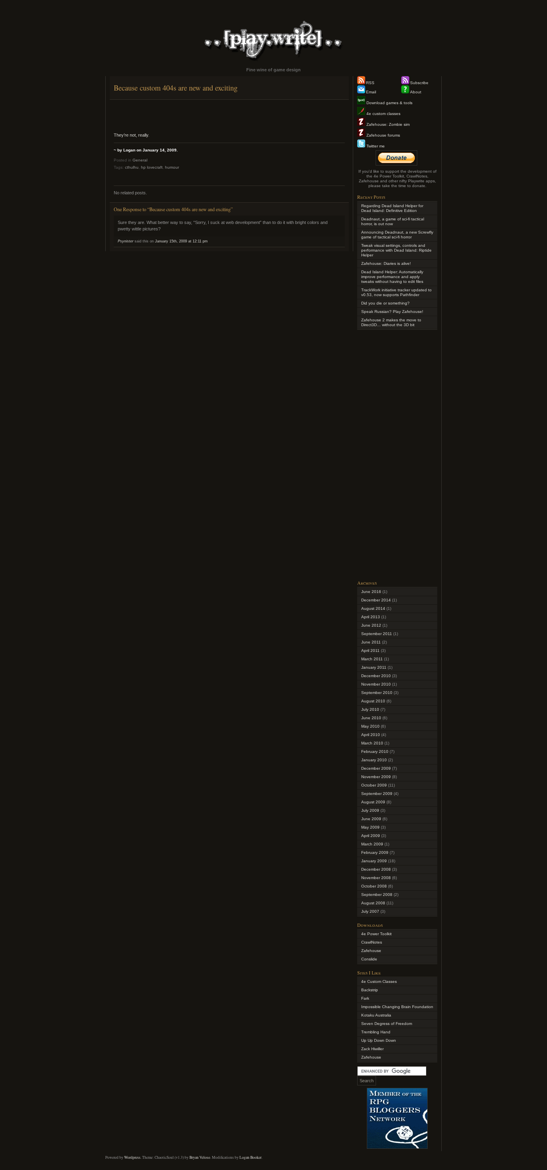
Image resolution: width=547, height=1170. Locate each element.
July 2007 (370, 911)
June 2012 (371, 625)
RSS (370, 83)
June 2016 (371, 591)
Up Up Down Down (378, 1040)
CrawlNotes (371, 942)
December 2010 (376, 676)
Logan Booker (250, 1157)
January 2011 (373, 667)
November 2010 (376, 684)
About (415, 92)
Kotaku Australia (376, 1015)
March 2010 (372, 743)
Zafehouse (371, 950)
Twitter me (375, 146)
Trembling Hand (375, 1032)
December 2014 (376, 600)
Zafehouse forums (382, 135)
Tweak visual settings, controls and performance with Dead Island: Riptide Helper (396, 250)
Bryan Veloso (199, 1157)
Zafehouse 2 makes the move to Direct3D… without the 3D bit (391, 322)
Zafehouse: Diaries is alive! (386, 263)
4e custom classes (382, 113)
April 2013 (370, 617)
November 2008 (376, 877)
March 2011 (372, 659)
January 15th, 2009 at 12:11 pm (181, 241)
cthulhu (132, 167)
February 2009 (374, 852)
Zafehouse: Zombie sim (387, 124)
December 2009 (376, 768)
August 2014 (373, 608)
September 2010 (376, 692)
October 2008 (374, 886)
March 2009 (372, 844)
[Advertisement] (229, 116)
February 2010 (374, 751)
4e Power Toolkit (376, 934)
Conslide (369, 959)
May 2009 (370, 827)
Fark (365, 998)
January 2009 (374, 861)
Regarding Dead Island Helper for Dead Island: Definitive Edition (392, 208)
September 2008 (376, 894)
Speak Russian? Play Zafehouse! (392, 311)
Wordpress (132, 1157)
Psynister (125, 241)
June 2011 (371, 642)
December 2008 (376, 869)
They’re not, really (131, 135)
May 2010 (370, 726)
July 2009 (370, 810)
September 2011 (376, 633)
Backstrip (369, 990)
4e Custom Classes (379, 981)
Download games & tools (388, 103)
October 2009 (374, 785)
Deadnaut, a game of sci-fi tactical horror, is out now (392, 221)
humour (172, 167)
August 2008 (373, 903)
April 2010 (370, 734)
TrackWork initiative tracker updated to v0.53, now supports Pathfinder (396, 292)
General (140, 160)
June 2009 (371, 819)
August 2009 (373, 802)
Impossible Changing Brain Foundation (397, 1007)
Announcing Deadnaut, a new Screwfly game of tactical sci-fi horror (397, 234)
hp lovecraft (152, 167)
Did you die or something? (385, 303)
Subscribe (419, 83)
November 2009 (376, 777)
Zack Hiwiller (372, 1049)
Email (371, 92)
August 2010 (373, 701)
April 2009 (370, 835)
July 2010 (370, 709)
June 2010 (371, 718)
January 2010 (374, 760)
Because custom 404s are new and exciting (175, 88)
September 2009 (376, 793)
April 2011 (370, 650)
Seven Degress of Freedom (386, 1023)
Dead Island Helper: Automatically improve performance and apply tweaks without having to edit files (392, 277)
